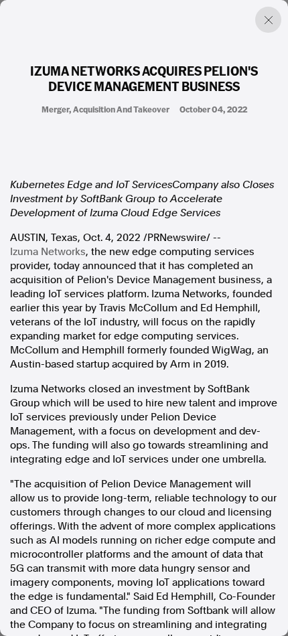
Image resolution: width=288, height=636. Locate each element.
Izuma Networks (48, 252)
